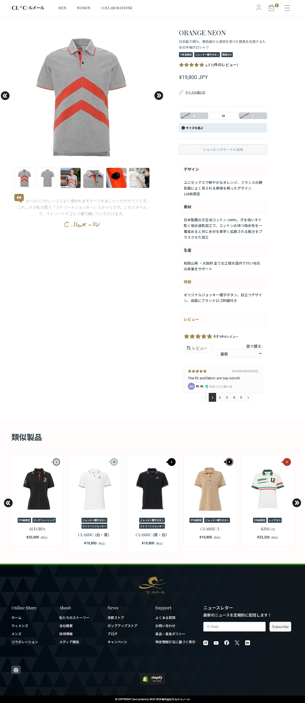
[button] (5, 95)
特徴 (187, 282)
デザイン (191, 169)
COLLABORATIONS (116, 8)
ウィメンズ (19, 625)
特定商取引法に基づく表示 (175, 642)
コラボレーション (24, 642)
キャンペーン (117, 642)
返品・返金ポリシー (170, 634)
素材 (187, 207)
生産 (187, 250)
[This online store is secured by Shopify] (152, 678)
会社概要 (66, 625)
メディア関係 (69, 642)
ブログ (112, 634)
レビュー (191, 319)
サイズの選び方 (195, 92)
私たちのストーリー (74, 617)
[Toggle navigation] (288, 8)
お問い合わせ (165, 625)
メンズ (16, 634)
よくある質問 (165, 617)
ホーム (16, 617)
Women (83, 8)
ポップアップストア (122, 625)
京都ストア (115, 617)
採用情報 (66, 634)
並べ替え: (254, 346)
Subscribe (280, 626)
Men (62, 8)
